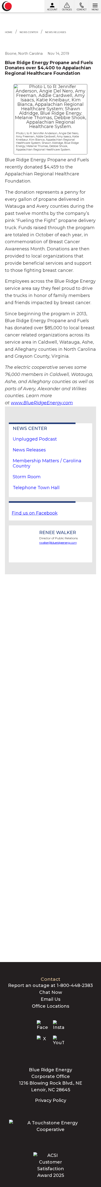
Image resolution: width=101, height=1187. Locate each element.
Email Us (50, 999)
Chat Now (50, 992)
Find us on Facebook (35, 513)
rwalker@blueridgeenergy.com (58, 542)
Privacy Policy (50, 1100)
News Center (29, 32)
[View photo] (50, 106)
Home (9, 32)
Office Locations (50, 1006)
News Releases (55, 32)
